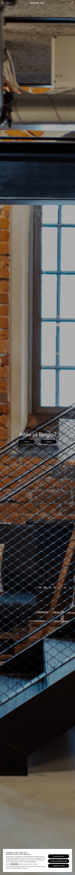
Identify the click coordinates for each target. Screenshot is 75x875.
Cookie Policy (14, 864)
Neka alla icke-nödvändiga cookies (58, 861)
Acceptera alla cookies (58, 856)
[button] (72, 3)
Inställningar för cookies (59, 865)
